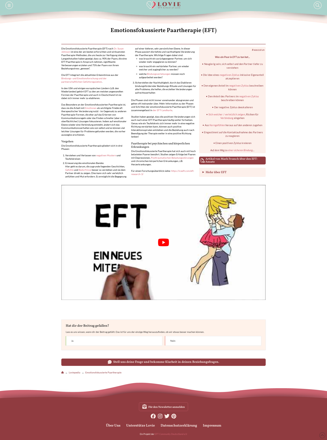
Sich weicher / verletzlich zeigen (226, 114)
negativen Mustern (106, 155)
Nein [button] (212, 340)
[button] (9, 5)
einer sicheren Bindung (240, 150)
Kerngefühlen (217, 125)
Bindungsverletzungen (158, 73)
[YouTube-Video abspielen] (163, 242)
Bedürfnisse (85, 169)
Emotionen (91, 108)
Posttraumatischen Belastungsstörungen (172, 157)
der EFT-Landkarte (162, 110)
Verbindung (226, 117)
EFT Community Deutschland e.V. (171, 434)
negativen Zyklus (229, 74)
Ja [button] (113, 340)
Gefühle (69, 169)
